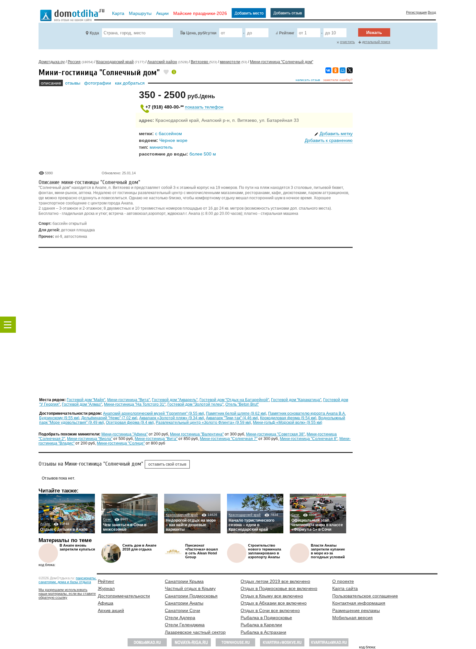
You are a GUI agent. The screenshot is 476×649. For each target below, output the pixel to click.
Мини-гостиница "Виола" (89, 438)
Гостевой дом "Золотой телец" (195, 404)
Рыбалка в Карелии (261, 624)
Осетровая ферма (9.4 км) (130, 422)
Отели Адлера (180, 617)
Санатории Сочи (182, 610)
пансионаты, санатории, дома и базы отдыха (67, 580)
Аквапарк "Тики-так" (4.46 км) (232, 418)
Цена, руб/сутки (201, 33)
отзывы (72, 83)
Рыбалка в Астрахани (263, 632)
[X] (350, 70)
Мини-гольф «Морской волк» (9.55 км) (287, 422)
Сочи (107, 519)
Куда (94, 33)
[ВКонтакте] (328, 70)
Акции (162, 13)
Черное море (173, 140)
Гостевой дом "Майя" (86, 400)
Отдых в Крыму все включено (272, 595)
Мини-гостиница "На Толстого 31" (134, 404)
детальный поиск (376, 42)
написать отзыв (308, 80)
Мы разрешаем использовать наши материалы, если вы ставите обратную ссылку (67, 593)
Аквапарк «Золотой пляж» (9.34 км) (171, 418)
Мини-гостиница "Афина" (124, 434)
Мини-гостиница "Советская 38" (275, 434)
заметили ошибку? (338, 80)
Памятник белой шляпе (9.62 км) (236, 413)
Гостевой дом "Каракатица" (296, 400)
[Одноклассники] (335, 70)
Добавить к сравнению (329, 140)
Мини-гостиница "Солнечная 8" (308, 438)
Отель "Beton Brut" (242, 404)
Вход (432, 12)
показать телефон (204, 107)
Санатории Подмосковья (191, 595)
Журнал (106, 588)
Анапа (45, 524)
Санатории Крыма (184, 581)
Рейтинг (286, 33)
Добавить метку (336, 133)
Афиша (105, 603)
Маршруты (140, 13)
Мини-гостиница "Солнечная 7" (228, 438)
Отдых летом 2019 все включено (275, 581)
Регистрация (416, 12)
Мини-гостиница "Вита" (128, 400)
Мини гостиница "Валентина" (197, 434)
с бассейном (168, 133)
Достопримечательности (124, 595)
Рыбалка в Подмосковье (266, 617)
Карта (118, 13)
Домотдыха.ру (52, 62)
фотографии (97, 83)
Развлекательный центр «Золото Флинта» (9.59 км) (203, 422)
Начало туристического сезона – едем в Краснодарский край (251, 525)
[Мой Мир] (343, 70)
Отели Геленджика (185, 624)
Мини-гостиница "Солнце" (121, 443)
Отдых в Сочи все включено (270, 610)
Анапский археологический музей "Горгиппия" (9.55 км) (153, 413)
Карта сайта (345, 588)
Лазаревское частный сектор (195, 632)
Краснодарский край (182, 514)
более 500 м (202, 153)
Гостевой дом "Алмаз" (82, 404)
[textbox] (137, 32)
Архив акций (111, 610)
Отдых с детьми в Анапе (64, 529)
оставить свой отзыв (167, 464)
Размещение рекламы (356, 610)
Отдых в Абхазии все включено (274, 603)
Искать (374, 32)
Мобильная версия (352, 617)
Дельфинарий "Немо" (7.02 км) (109, 418)
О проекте (343, 581)
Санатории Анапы (184, 603)
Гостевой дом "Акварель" (175, 400)
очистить (347, 42)
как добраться (130, 83)
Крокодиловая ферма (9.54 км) (288, 418)
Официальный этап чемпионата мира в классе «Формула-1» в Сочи (317, 525)
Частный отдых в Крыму (190, 588)
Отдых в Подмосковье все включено (279, 588)
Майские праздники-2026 (200, 13)
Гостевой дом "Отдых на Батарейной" (234, 400)
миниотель (161, 147)
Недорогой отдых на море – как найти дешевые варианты (191, 525)
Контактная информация (358, 603)
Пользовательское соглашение (365, 595)
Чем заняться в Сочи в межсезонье (124, 527)
